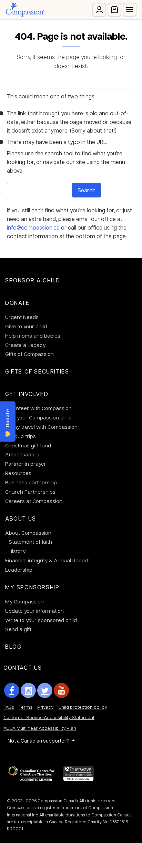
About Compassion (28, 532)
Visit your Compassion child (38, 417)
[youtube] (61, 690)
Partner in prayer (25, 463)
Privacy (45, 707)
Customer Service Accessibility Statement (48, 717)
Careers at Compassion (33, 500)
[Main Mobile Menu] (129, 10)
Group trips (22, 436)
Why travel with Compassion (43, 426)
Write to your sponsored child (41, 620)
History (17, 551)
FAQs (8, 707)
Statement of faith (30, 541)
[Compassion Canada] (25, 10)
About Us (20, 518)
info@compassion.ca (33, 227)
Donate (17, 302)
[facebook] (11, 690)
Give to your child (26, 326)
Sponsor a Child (32, 280)
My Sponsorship (32, 587)
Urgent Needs (22, 316)
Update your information (34, 610)
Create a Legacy (25, 344)
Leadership (18, 569)
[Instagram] (28, 690)
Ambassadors (22, 454)
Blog (13, 646)
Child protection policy (82, 707)
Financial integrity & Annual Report (47, 560)
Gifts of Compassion (29, 353)
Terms (25, 707)
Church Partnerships (30, 491)
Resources (18, 472)
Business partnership (31, 482)
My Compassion (24, 601)
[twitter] (44, 690)
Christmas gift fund (28, 445)
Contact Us (22, 667)
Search (86, 190)
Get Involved (26, 393)
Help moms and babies (32, 335)
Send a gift (18, 629)
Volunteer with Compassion (38, 408)
